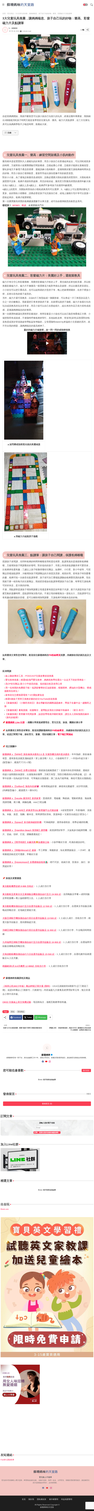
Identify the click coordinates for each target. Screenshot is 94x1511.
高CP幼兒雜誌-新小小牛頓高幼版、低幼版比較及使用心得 (33, 684)
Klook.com (5, 1209)
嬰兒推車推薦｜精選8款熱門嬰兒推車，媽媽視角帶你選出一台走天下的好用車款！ (45, 680)
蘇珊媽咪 (45, 1055)
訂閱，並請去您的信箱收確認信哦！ (47, 1132)
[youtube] (46, 1062)
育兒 (12, 1012)
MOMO (16, 205)
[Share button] (50, 1017)
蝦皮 (24, 205)
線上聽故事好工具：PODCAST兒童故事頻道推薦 (29, 676)
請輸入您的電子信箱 (47, 1123)
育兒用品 (10, 13)
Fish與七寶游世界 (7, 1460)
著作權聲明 (53, 1499)
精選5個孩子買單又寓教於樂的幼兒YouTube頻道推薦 (31, 699)
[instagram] (50, 1062)
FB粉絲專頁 (54, 655)
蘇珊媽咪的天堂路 (47, 1507)
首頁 (4, 13)
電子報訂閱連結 (65, 734)
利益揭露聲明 (66, 1499)
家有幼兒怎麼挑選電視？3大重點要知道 (24, 695)
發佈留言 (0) (47, 1104)
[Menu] (3, 4)
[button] (85, 4)
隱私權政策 (41, 1499)
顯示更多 (86, 1070)
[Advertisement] (47, 1429)
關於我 (31, 1499)
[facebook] (43, 1062)
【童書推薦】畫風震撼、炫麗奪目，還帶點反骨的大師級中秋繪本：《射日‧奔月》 (45, 710)
